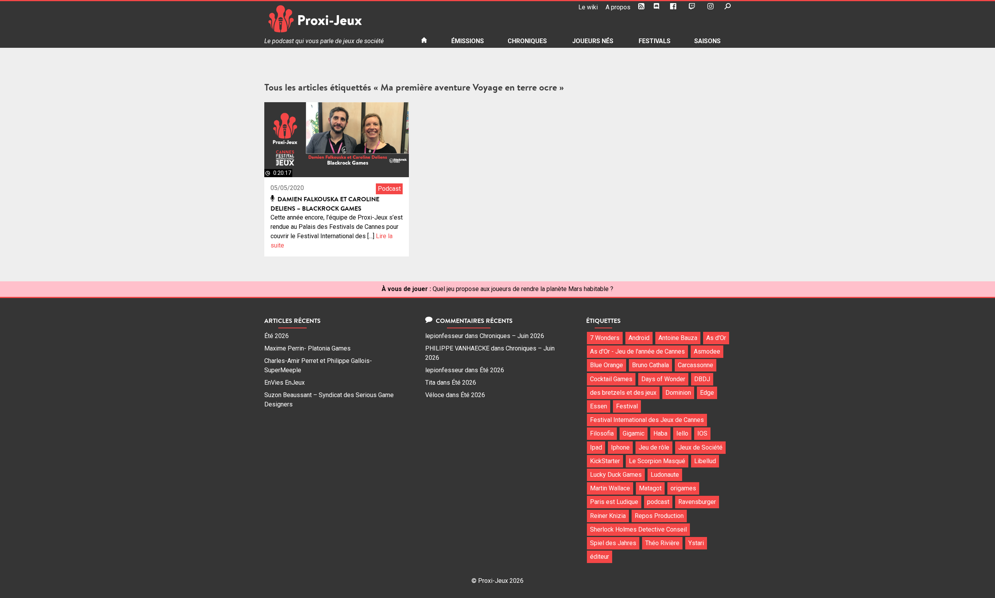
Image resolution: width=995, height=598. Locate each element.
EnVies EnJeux (284, 382)
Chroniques (527, 41)
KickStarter (605, 461)
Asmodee (707, 351)
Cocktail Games (611, 379)
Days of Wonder (663, 379)
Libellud (705, 461)
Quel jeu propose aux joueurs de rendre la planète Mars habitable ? (523, 289)
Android (638, 338)
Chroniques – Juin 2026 (512, 336)
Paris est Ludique (614, 502)
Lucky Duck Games (616, 474)
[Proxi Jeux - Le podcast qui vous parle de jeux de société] (336, 18)
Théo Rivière (662, 543)
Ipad (596, 447)
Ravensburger (697, 502)
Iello (682, 433)
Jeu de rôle (654, 447)
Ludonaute (665, 474)
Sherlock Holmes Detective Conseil (638, 529)
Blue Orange (606, 365)
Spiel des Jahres (613, 543)
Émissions (467, 41)
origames (683, 488)
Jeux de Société (700, 447)
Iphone (620, 447)
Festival (627, 406)
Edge (707, 392)
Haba (660, 433)
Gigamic (633, 433)
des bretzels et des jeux (623, 392)
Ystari (696, 543)
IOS (702, 433)
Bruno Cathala (650, 365)
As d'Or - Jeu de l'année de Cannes (637, 351)
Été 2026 (276, 336)
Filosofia (602, 433)
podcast (658, 502)
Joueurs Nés (592, 41)
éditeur (599, 556)
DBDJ (702, 379)
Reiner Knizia (608, 516)
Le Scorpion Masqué (657, 461)
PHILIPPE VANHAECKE (457, 348)
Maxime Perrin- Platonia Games (307, 348)
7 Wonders (605, 338)
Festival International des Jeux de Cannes (647, 420)
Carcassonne (695, 365)
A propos (618, 7)
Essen (598, 406)
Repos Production (659, 516)
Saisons (707, 41)
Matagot (650, 488)
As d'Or (716, 338)
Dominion (678, 392)
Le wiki (588, 7)
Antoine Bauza (677, 338)
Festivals (654, 41)
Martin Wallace (610, 488)
